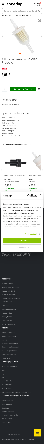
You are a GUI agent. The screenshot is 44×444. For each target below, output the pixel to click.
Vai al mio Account (8, 332)
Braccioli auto (7, 404)
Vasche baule (7, 419)
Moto (3, 374)
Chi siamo (5, 305)
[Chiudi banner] (40, 196)
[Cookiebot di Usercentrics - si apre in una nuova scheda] (28, 195)
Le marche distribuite (9, 366)
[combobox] (22, 11)
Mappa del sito (7, 313)
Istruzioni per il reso (9, 354)
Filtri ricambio (6, 15)
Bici (3, 378)
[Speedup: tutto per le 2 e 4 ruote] (14, 4)
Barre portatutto (7, 400)
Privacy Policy (7, 317)
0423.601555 (13, 302)
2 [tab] (23, 53)
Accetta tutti (22, 241)
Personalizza (21, 247)
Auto (3, 370)
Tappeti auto (6, 422)
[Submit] (39, 10)
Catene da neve (8, 411)
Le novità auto (7, 381)
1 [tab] (20, 53)
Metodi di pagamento (10, 343)
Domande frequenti (9, 336)
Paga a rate (6, 358)
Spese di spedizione (9, 351)
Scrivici (4, 340)
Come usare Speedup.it (10, 347)
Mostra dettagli (31, 234)
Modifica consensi (8, 324)
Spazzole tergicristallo (10, 415)
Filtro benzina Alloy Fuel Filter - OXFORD (15, 175)
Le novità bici (6, 388)
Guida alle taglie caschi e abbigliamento (16, 392)
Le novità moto (7, 385)
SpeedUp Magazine (9, 309)
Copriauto (5, 408)
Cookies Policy (7, 320)
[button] (34, 4)
